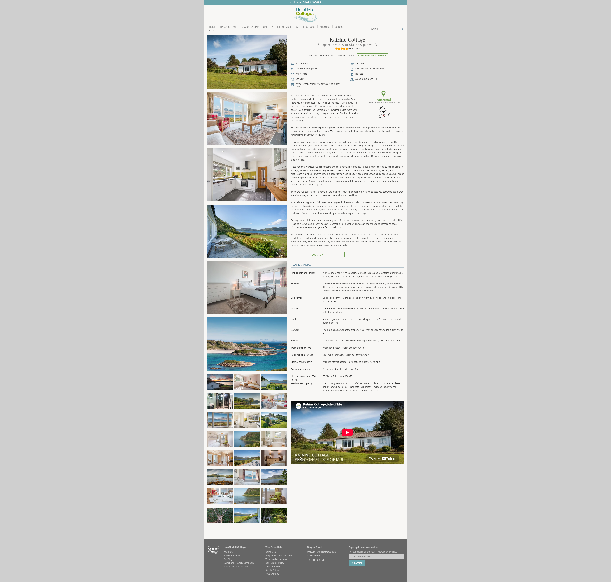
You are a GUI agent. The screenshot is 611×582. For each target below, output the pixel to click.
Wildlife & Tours (305, 27)
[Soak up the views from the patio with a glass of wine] (247, 231)
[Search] (402, 28)
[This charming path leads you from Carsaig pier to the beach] (274, 515)
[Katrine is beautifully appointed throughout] (274, 458)
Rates (352, 55)
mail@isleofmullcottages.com (321, 552)
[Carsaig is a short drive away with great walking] (274, 477)
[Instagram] (318, 560)
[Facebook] (309, 560)
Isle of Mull (284, 27)
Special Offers (272, 570)
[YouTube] (314, 560)
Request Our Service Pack (236, 566)
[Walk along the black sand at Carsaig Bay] (247, 496)
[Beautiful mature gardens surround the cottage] (274, 420)
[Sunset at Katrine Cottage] (220, 381)
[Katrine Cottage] (247, 61)
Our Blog (228, 559)
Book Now (317, 254)
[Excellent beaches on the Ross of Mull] (247, 344)
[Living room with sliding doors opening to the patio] (274, 400)
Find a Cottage (228, 27)
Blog (212, 30)
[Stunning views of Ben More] (220, 420)
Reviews (313, 55)
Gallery (268, 27)
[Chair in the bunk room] (274, 496)
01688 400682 (312, 2)
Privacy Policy (272, 573)
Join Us (339, 27)
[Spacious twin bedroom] (247, 381)
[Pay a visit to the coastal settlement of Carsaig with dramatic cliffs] (247, 439)
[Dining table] (220, 496)
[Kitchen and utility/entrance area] (247, 420)
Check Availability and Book (372, 55)
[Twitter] (323, 560)
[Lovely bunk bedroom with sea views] (220, 439)
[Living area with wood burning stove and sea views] (247, 118)
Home (212, 27)
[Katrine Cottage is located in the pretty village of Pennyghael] (247, 515)
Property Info (326, 55)
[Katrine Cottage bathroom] (220, 400)
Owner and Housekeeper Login (239, 562)
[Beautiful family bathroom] (274, 439)
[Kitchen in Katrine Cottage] (247, 174)
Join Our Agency (232, 555)
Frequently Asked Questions (279, 555)
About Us (325, 27)
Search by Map (250, 27)
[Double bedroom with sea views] (247, 287)
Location (341, 55)
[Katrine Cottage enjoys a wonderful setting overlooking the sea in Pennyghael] (274, 381)
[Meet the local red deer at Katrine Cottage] (220, 515)
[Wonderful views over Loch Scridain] (247, 458)
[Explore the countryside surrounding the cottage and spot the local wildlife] (247, 400)
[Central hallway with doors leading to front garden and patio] (220, 458)
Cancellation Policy (274, 562)
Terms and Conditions (276, 559)
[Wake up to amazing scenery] (247, 477)
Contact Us (270, 552)
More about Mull (273, 566)
